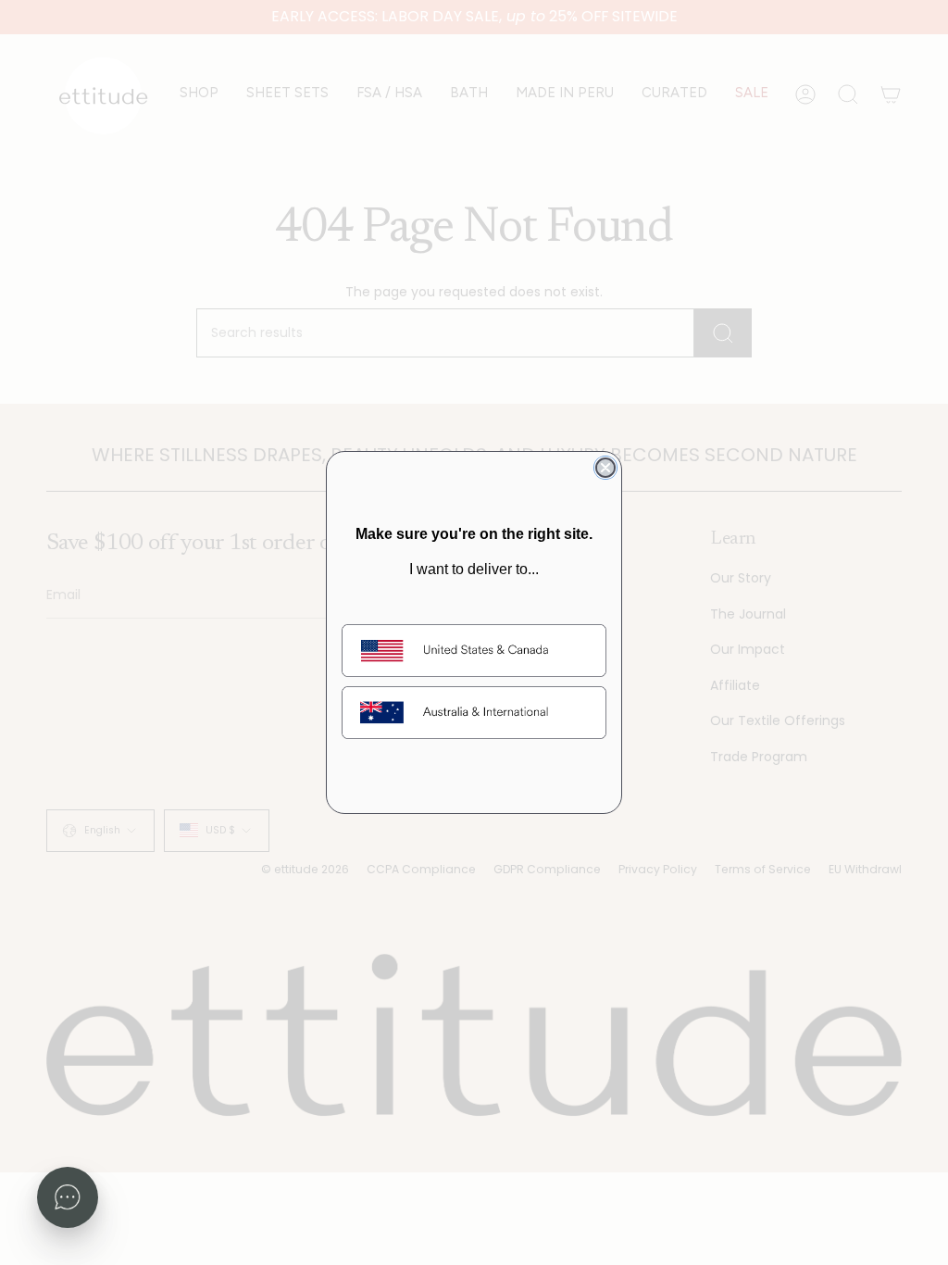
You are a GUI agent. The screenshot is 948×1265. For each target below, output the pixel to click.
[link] (474, 650)
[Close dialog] (605, 467)
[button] (67, 1197)
